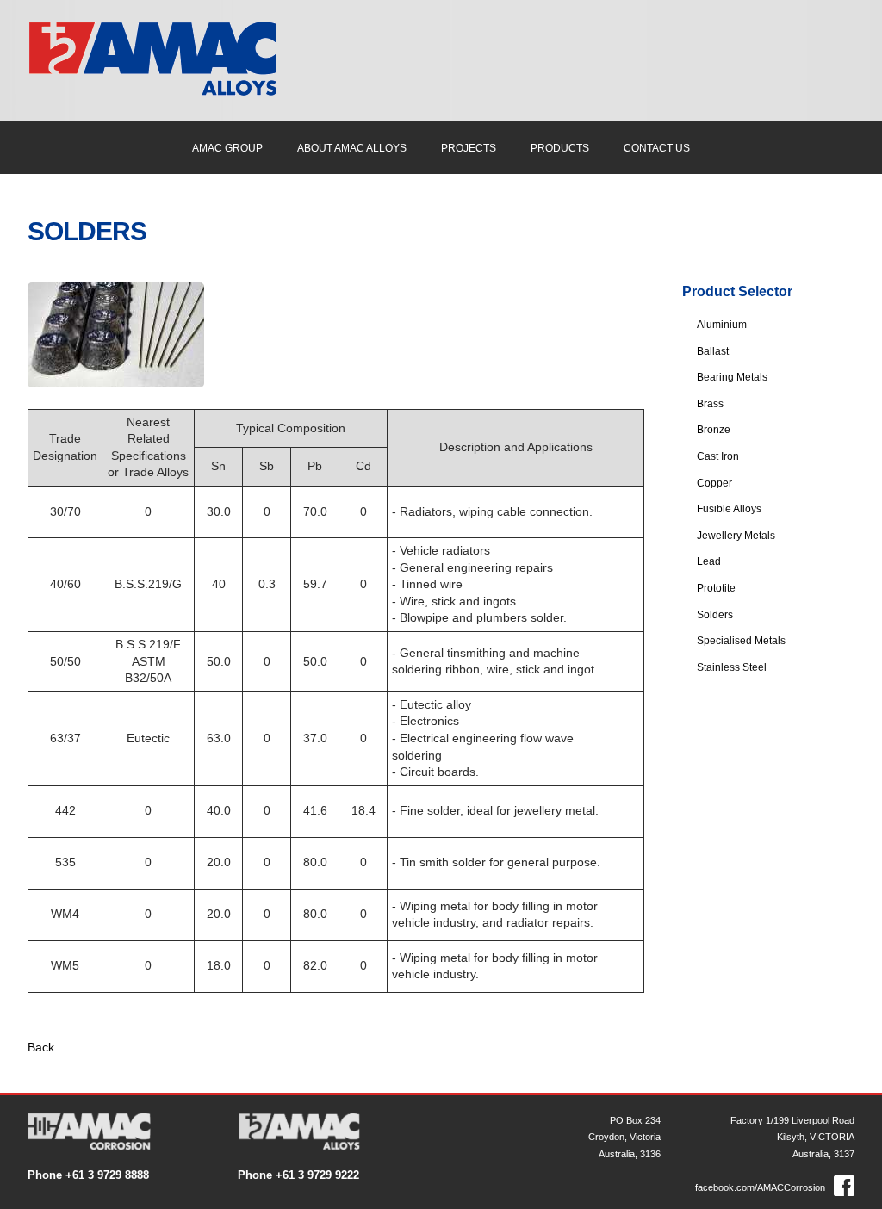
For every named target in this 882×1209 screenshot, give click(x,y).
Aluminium (722, 325)
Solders (715, 615)
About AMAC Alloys (352, 148)
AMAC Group (227, 148)
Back (41, 1047)
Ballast (713, 351)
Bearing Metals (732, 377)
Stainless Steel (732, 667)
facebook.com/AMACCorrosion (760, 1187)
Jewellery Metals (736, 536)
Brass (710, 404)
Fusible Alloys (729, 509)
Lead (709, 561)
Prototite (716, 588)
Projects (468, 148)
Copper (714, 483)
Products (560, 148)
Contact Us (657, 148)
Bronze (713, 430)
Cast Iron (718, 456)
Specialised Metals (741, 641)
